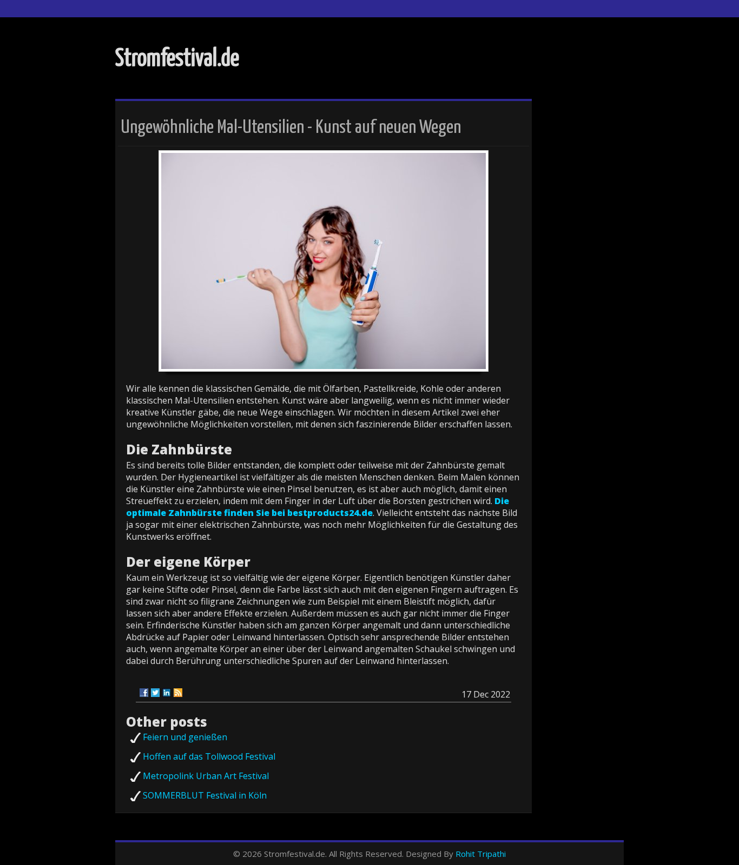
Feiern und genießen (185, 737)
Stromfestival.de (177, 59)
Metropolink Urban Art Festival (206, 776)
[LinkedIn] (166, 692)
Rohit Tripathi (481, 853)
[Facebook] (144, 692)
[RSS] (178, 692)
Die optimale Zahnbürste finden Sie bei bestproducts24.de (317, 507)
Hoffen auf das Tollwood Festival (209, 756)
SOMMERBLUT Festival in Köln (205, 795)
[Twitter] (155, 692)
